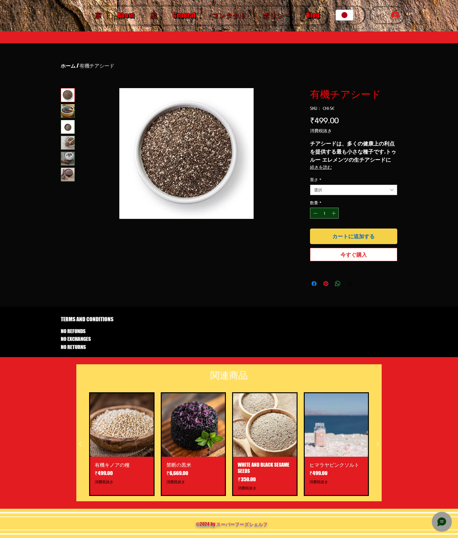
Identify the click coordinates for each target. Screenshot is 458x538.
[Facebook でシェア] (314, 283)
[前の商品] (80, 444)
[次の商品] (378, 444)
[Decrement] (314, 213)
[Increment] (334, 213)
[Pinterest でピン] (326, 283)
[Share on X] (349, 283)
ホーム (68, 65)
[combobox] (353, 190)
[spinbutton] (324, 213)
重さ (316, 179)
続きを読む (321, 167)
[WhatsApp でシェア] (337, 283)
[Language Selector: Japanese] (348, 15)
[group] (229, 444)
